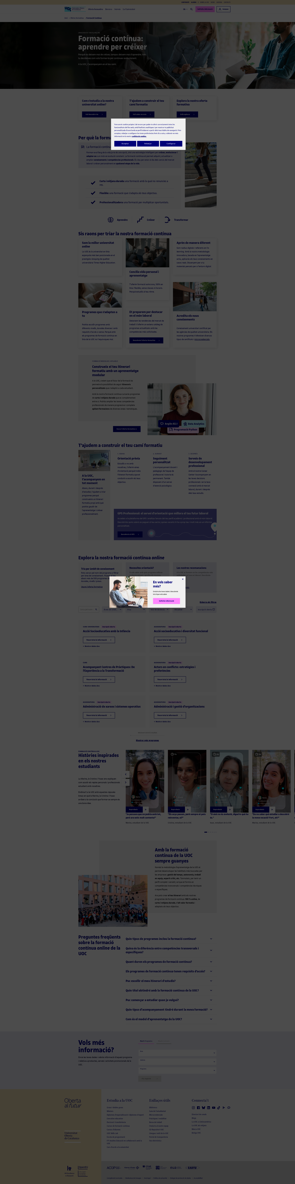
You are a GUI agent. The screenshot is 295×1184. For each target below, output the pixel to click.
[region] (148, 134)
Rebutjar (148, 143)
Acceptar (125, 143)
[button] (183, 579)
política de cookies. (139, 136)
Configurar (171, 143)
